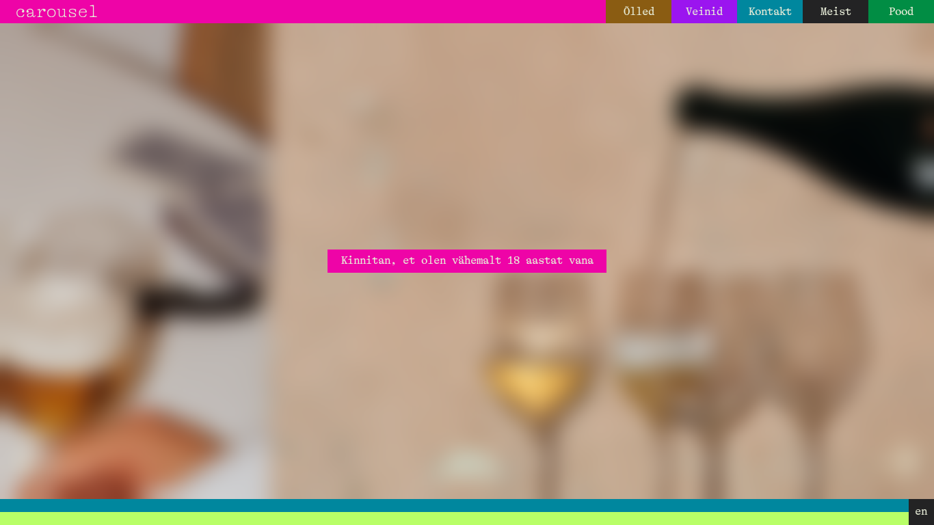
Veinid (704, 11)
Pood (901, 11)
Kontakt (770, 11)
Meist (835, 11)
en (921, 511)
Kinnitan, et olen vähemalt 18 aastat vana (467, 260)
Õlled (639, 11)
